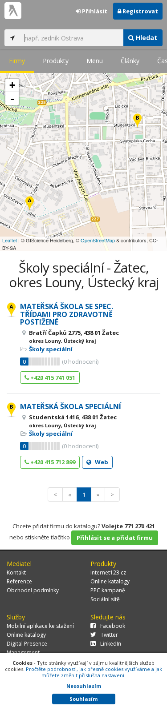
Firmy (17, 60)
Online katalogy (110, 581)
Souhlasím (83, 698)
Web (101, 462)
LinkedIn (110, 643)
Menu (94, 60)
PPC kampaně (107, 590)
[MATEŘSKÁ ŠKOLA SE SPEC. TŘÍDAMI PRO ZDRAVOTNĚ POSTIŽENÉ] (29, 204)
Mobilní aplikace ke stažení (40, 626)
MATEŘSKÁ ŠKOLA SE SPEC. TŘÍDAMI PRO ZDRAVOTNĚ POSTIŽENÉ (66, 314)
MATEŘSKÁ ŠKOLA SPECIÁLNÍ (70, 406)
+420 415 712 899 (52, 462)
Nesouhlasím (83, 686)
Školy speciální (51, 349)
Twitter (109, 635)
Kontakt (16, 572)
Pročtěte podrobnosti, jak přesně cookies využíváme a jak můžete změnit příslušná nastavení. (94, 672)
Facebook (112, 626)
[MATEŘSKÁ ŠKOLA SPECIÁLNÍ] (137, 121)
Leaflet (9, 240)
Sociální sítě (105, 599)
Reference (19, 581)
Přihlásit (94, 11)
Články (130, 60)
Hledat (145, 37)
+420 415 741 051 (52, 378)
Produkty (56, 60)
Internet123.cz (108, 572)
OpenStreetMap (98, 240)
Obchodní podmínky (33, 590)
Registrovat (139, 11)
